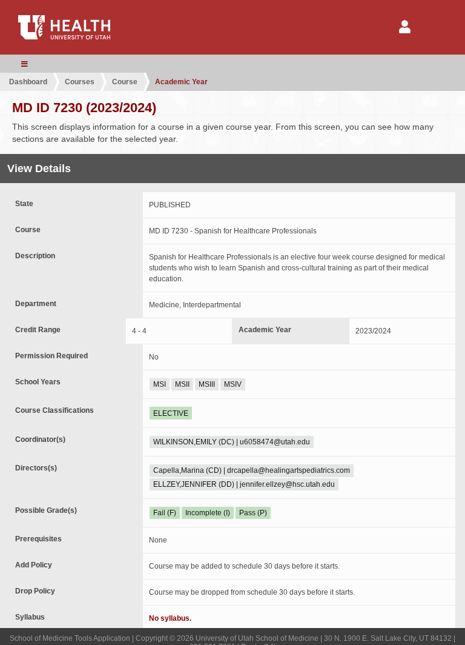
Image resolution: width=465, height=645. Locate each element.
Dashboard (28, 82)
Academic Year (181, 82)
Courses (79, 82)
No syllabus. (170, 618)
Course (124, 82)
